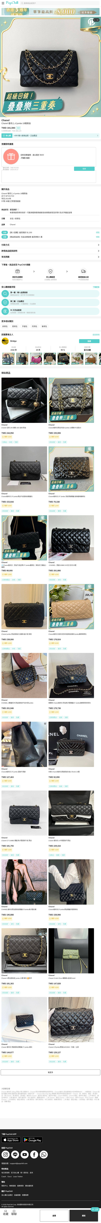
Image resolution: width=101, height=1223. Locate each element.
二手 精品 (66, 1100)
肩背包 (14, 326)
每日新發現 (5, 1173)
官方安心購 (15, 1173)
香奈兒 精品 (52, 1096)
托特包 (34, 326)
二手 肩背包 (12, 1100)
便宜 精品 (74, 1100)
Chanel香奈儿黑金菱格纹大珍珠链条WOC (68, 1092)
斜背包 (17, 219)
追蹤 (89, 341)
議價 (54, 1216)
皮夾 (31, 1173)
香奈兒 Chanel (31, 1096)
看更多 (50, 1072)
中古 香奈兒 (31, 1098)
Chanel (12, 225)
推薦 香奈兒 (41, 1098)
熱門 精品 (90, 1100)
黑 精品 (22, 1096)
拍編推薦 (17, 1195)
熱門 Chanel (79, 1098)
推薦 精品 (7, 1101)
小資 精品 (82, 1100)
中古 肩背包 (49, 1100)
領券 (84, 169)
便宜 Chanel (60, 1098)
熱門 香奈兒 (22, 1098)
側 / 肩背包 (24, 1173)
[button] (13, 348)
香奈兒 (69, 1094)
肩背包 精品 (83, 1096)
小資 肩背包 (30, 1100)
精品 (89, 1094)
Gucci (10, 1176)
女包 (11, 219)
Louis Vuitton (18, 1176)
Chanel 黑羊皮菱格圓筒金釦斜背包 (41, 1092)
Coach (3, 1176)
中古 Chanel (89, 1098)
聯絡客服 (12, 1186)
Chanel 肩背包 (63, 1096)
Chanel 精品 (73, 1096)
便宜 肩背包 (21, 1100)
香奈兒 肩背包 (42, 1096)
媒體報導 (25, 1195)
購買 (83, 1216)
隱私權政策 (29, 1186)
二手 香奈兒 (92, 1096)
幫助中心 (4, 1186)
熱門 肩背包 (39, 1100)
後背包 (44, 326)
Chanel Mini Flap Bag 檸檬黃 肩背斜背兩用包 (52, 1094)
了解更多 (96, 287)
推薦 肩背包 (58, 1100)
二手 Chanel (50, 1098)
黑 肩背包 (16, 1096)
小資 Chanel (70, 1098)
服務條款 (20, 1186)
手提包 (24, 326)
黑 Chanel (7, 1096)
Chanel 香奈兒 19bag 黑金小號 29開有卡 (15, 1092)
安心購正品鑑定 (7, 1195)
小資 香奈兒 (13, 1098)
